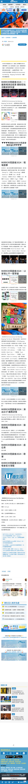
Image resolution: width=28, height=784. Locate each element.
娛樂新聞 (17, 7)
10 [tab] (15, 10)
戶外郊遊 (18, 763)
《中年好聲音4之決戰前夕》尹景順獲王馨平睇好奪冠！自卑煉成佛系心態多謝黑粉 (18, 719)
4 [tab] (15, 8)
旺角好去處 (3, 763)
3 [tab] (13, 8)
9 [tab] (13, 10)
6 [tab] (17, 8)
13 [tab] (12, 11)
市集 (7, 760)
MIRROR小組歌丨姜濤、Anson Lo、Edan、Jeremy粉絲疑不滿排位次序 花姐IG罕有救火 (13, 549)
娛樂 (13, 705)
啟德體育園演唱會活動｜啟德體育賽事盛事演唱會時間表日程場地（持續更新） (18, 702)
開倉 (10, 760)
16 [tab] (16, 11)
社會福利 (23, 763)
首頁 (3, 37)
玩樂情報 (8, 37)
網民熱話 (3, 767)
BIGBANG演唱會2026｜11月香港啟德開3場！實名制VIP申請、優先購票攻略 (18, 693)
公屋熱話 (12, 7)
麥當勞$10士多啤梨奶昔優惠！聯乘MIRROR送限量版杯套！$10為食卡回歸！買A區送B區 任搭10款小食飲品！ (14, 554)
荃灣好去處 (18, 761)
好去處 (4, 571)
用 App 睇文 (23, 44)
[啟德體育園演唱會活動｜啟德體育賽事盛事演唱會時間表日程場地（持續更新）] (6, 702)
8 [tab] (12, 10)
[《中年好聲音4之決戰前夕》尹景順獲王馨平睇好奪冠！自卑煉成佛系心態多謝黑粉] (6, 719)
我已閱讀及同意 (14, 778)
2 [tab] (12, 8)
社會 (8, 763)
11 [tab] (16, 10)
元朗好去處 (11, 761)
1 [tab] (11, 8)
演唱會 (4, 4)
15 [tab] (15, 11)
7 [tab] (11, 10)
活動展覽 (14, 37)
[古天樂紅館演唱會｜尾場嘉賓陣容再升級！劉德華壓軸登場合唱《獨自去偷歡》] (6, 710)
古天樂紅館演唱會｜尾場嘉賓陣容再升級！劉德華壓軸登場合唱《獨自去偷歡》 (18, 710)
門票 (9, 571)
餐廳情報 (12, 763)
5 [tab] (16, 8)
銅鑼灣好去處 (4, 761)
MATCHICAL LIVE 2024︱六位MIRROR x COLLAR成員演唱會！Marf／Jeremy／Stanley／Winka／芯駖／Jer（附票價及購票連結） (13, 536)
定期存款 (22, 7)
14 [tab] (13, 11)
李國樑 (5, 41)
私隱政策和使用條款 (14, 775)
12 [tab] (17, 10)
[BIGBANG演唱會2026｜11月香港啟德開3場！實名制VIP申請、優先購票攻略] (6, 693)
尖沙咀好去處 (15, 760)
